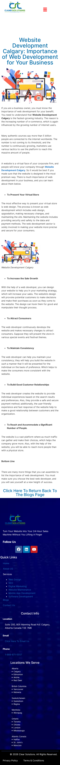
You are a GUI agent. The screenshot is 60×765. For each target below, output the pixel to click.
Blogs (6, 599)
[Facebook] (18, 549)
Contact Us (9, 605)
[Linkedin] (26, 549)
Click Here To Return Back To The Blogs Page (30, 492)
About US (8, 568)
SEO (11, 583)
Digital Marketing (18, 586)
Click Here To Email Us (17, 641)
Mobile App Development (22, 593)
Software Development (21, 596)
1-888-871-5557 (13, 654)
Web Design (15, 579)
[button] (45, 9)
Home (6, 563)
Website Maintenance (20, 589)
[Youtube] (34, 549)
